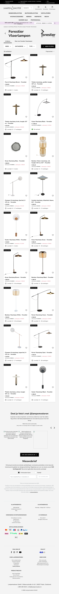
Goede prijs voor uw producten (16, 576)
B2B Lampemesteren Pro (42, 563)
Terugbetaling (16, 520)
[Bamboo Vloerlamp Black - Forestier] (42, 267)
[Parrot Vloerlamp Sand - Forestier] (42, 343)
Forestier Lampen (22, 26)
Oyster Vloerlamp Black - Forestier (41, 392)
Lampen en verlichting (8, 26)
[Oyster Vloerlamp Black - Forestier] (42, 383)
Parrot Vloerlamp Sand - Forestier (41, 352)
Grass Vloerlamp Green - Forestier (41, 240)
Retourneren (16, 519)
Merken (15, 26)
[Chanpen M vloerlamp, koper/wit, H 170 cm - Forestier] (16, 343)
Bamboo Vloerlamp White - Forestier (16, 315)
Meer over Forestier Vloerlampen (23, 41)
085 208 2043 (16, 507)
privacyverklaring (34, 492)
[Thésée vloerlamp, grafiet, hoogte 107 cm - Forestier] (42, 73)
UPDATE (44, 23)
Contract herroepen (16, 522)
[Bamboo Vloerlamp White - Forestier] (16, 305)
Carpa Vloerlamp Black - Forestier (41, 121)
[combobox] (28, 8)
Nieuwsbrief (42, 517)
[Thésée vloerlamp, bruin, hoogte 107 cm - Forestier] (16, 112)
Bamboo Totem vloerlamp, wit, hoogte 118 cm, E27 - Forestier (40, 162)
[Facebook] (11, 552)
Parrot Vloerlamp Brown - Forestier (16, 82)
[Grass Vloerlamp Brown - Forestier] (16, 267)
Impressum (16, 564)
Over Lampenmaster (16, 560)
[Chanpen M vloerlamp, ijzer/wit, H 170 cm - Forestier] (16, 191)
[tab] (8, 46)
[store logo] (12, 8)
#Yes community (42, 560)
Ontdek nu (20, 23)
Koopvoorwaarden (16, 561)
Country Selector (16, 566)
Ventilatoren (45, 13)
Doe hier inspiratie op (28, 454)
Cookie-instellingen (43, 561)
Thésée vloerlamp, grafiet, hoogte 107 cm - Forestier (41, 83)
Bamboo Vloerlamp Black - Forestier (42, 277)
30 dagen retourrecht (42, 519)
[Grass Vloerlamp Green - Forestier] (42, 230)
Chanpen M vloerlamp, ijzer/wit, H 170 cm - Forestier (15, 201)
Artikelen (7, 41)
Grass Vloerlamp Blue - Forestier (15, 161)
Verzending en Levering (16, 517)
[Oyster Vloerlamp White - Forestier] (16, 230)
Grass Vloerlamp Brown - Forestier (15, 277)
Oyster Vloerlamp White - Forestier (15, 240)
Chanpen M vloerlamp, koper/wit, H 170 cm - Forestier (15, 353)
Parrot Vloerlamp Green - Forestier (42, 315)
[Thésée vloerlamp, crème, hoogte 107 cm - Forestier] (16, 383)
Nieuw (46, 16)
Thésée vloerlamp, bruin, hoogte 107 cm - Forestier (16, 122)
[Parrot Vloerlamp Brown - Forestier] (16, 73)
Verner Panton (16, 575)
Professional (35, 20)
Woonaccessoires (16, 578)
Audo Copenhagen (16, 573)
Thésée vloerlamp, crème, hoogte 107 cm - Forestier (15, 393)
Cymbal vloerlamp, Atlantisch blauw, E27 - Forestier (42, 201)
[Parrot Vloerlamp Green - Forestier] (42, 305)
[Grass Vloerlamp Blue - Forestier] (16, 152)
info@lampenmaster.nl (16, 509)
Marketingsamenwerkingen (43, 564)
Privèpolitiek (16, 563)
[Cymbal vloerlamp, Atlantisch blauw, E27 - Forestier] (42, 191)
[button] (26, 77)
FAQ (16, 510)
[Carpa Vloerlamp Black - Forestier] (42, 112)
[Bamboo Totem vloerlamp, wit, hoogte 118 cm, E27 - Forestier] (42, 152)
